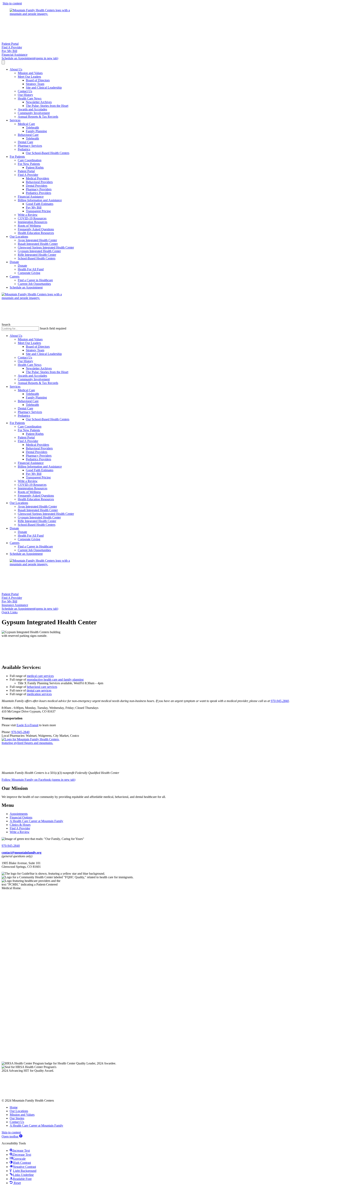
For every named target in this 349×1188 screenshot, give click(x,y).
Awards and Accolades (32, 109)
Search (6, 324)
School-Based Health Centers (36, 258)
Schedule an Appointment (26, 287)
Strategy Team (35, 84)
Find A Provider (28, 174)
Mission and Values (30, 73)
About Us (16, 69)
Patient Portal (26, 171)
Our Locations (19, 236)
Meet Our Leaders (29, 76)
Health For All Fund (31, 269)
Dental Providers (36, 185)
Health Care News (29, 98)
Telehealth (32, 127)
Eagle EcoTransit (27, 725)
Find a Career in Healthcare (35, 280)
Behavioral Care (28, 134)
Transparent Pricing (38, 211)
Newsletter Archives (39, 102)
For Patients (17, 156)
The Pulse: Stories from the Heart (47, 105)
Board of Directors (38, 80)
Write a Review (28, 214)
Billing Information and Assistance (40, 200)
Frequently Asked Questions (36, 229)
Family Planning (36, 131)
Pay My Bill (33, 207)
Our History (25, 95)
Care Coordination (29, 160)
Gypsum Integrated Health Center (39, 251)
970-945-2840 (280, 701)
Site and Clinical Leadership (44, 87)
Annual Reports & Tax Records (38, 116)
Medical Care (26, 124)
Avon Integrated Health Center (37, 240)
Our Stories (17, 1118)
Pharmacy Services (30, 145)
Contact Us (25, 91)
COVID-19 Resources (32, 218)
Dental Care (25, 142)
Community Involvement (34, 113)
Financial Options (21, 817)
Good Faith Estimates (39, 204)
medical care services (40, 676)
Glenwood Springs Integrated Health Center (46, 247)
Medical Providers (37, 178)
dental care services (39, 690)
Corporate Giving (29, 273)
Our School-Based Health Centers (47, 153)
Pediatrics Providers (38, 193)
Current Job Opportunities (34, 283)
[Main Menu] (3, 62)
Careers (14, 276)
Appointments (19, 813)
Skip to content (12, 3)
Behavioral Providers (39, 182)
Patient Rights (35, 167)
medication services (39, 694)
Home (14, 1107)
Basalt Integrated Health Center (38, 244)
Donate (14, 262)
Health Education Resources (36, 233)
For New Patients (29, 164)
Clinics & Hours (20, 824)
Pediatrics (24, 149)
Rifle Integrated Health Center (37, 254)
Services (15, 120)
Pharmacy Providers (39, 189)
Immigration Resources (32, 222)
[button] (10, 612)
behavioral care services (42, 686)
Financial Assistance (31, 196)
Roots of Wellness (29, 225)
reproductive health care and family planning (55, 679)
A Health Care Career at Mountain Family (36, 821)
